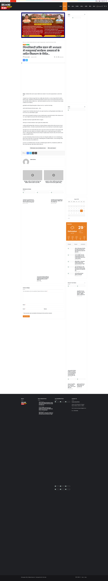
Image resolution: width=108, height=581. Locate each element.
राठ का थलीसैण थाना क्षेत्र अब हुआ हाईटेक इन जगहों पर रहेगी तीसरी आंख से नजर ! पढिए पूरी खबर (80, 256)
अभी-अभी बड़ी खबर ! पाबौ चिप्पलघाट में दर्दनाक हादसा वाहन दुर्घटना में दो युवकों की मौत (80, 268)
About (85, 577)
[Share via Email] (33, 153)
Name (24, 304)
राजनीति (86, 6)
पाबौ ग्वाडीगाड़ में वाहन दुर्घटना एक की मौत (79, 274)
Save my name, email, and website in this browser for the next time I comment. (38, 313)
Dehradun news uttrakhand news (38, 148)
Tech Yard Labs (43, 577)
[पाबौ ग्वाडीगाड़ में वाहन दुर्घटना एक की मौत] (71, 275)
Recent (75, 244)
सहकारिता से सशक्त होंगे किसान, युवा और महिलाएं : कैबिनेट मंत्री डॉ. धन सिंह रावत (57, 201)
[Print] (36, 153)
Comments (83, 244)
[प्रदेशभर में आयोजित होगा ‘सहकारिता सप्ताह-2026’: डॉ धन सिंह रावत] (72, 380)
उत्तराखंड (64, 6)
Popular (69, 244)
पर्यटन (69, 6)
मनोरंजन (81, 6)
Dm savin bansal (52, 148)
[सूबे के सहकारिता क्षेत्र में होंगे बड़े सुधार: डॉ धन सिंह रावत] (81, 380)
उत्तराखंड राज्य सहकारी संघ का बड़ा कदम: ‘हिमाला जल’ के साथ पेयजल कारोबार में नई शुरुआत (28, 201)
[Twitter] (27, 60)
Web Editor (33, 159)
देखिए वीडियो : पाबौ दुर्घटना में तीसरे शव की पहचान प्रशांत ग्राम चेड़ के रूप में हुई (80, 262)
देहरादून (28, 44)
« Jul (68, 218)
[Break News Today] (6, 6)
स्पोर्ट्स (94, 6)
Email (24, 308)
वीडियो (90, 6)
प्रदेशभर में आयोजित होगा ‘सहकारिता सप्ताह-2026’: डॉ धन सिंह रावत (71, 386)
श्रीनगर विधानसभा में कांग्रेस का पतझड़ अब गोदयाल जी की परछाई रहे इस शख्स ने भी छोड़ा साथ (80, 250)
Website (45, 308)
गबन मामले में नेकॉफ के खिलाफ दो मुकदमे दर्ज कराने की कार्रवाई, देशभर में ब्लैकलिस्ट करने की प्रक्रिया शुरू (43, 278)
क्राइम (73, 6)
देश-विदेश (77, 6)
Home (61, 6)
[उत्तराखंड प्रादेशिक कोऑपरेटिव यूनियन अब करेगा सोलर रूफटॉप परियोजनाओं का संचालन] (62, 531)
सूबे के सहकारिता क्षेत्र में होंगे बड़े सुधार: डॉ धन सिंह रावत (81, 385)
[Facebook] (24, 60)
